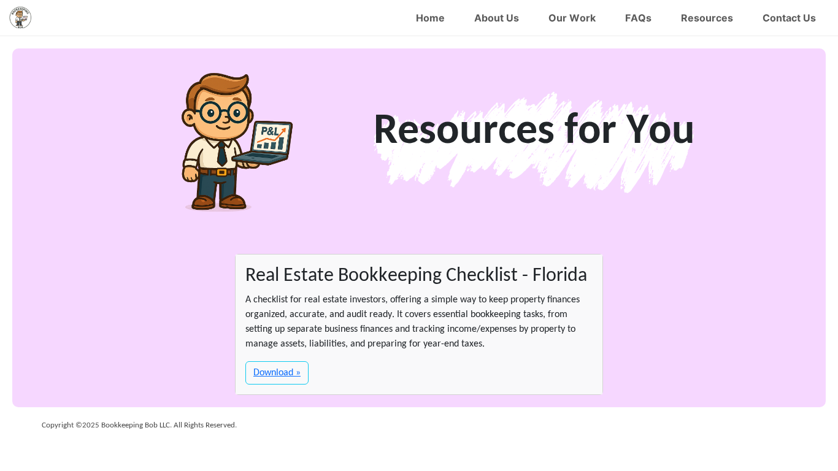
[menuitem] (430, 18)
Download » (277, 373)
